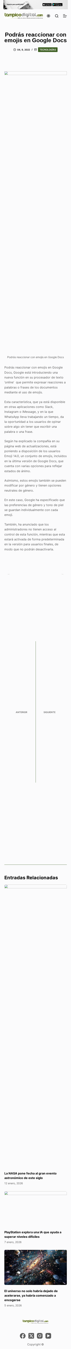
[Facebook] (23, 1336)
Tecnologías (48, 49)
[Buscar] (56, 16)
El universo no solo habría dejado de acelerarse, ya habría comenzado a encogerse (31, 1295)
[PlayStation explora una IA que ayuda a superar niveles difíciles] (35, 1208)
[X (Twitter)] (31, 1336)
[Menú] (65, 16)
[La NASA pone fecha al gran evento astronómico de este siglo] (35, 1026)
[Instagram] (40, 1336)
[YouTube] (48, 1336)
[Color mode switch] (48, 16)
